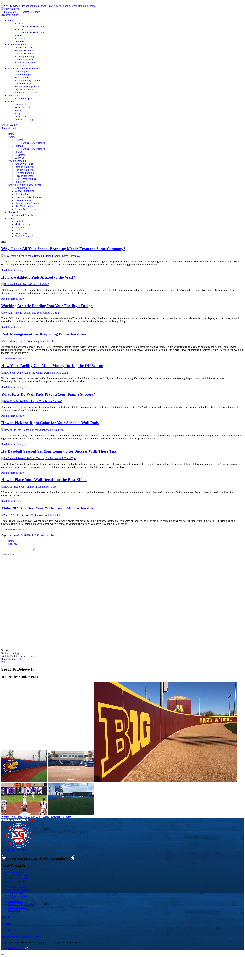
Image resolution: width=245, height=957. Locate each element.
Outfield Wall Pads (24, 53)
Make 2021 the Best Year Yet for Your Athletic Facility (47, 508)
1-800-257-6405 (9, 11)
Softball (19, 29)
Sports (11, 20)
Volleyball (20, 41)
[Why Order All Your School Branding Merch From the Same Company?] (40, 255)
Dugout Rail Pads (24, 59)
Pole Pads (20, 65)
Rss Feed (13, 543)
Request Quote (9, 128)
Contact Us (20, 104)
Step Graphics (22, 77)
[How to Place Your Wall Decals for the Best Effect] (29, 486)
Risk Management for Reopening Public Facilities (43, 334)
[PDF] (2, 2)
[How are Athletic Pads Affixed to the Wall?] (25, 284)
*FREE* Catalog (24, 119)
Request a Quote (10, 14)
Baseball (19, 23)
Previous (13, 535)
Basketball (20, 38)
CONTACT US (25, 850)
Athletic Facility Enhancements (24, 68)
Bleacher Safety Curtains (28, 80)
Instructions (21, 116)
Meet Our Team (23, 107)
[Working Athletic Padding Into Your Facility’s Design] (30, 312)
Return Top (49, 535)
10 (29, 535)
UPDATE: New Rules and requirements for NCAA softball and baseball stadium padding (48, 5)
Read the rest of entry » (13, 270)
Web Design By (17, 948)
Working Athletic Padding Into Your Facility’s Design (47, 306)
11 (32, 535)
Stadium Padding (17, 44)
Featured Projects (24, 98)
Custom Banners (23, 83)
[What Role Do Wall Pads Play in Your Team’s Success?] (31, 401)
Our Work (13, 95)
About (11, 101)
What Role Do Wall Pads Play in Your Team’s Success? (48, 394)
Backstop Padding (24, 56)
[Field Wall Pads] (10, 8)
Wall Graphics (22, 71)
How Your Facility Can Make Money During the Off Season (52, 365)
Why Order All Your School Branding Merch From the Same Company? (63, 249)
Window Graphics (24, 74)
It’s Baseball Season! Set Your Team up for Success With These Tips (59, 451)
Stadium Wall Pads (24, 50)
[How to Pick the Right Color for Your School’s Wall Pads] (32, 429)
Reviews (19, 110)
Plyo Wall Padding (24, 89)
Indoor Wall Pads (24, 47)
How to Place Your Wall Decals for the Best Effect (44, 479)
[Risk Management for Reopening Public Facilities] (28, 341)
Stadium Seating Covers (27, 86)
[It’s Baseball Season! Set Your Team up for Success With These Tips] (38, 458)
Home (11, 133)
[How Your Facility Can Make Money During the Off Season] (34, 372)
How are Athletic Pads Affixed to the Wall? (38, 277)
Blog (17, 113)
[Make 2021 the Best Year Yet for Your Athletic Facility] (31, 515)
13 (36, 535)
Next (40, 535)
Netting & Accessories (33, 26)
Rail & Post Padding (25, 62)
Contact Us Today (30, 11)
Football (19, 35)
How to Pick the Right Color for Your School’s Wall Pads (50, 423)
